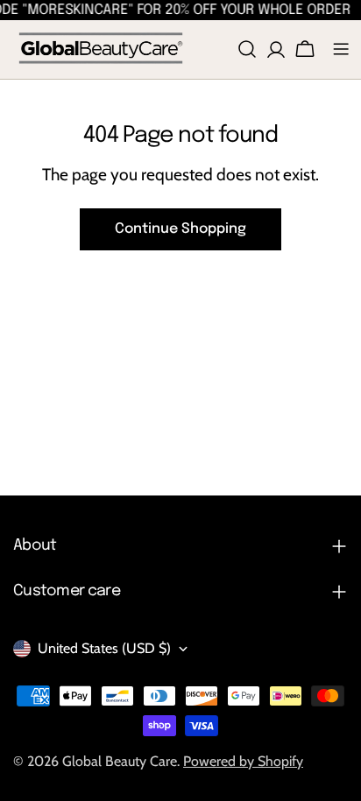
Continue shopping (180, 228)
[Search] (247, 49)
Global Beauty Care (119, 761)
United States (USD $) (104, 648)
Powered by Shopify (243, 761)
